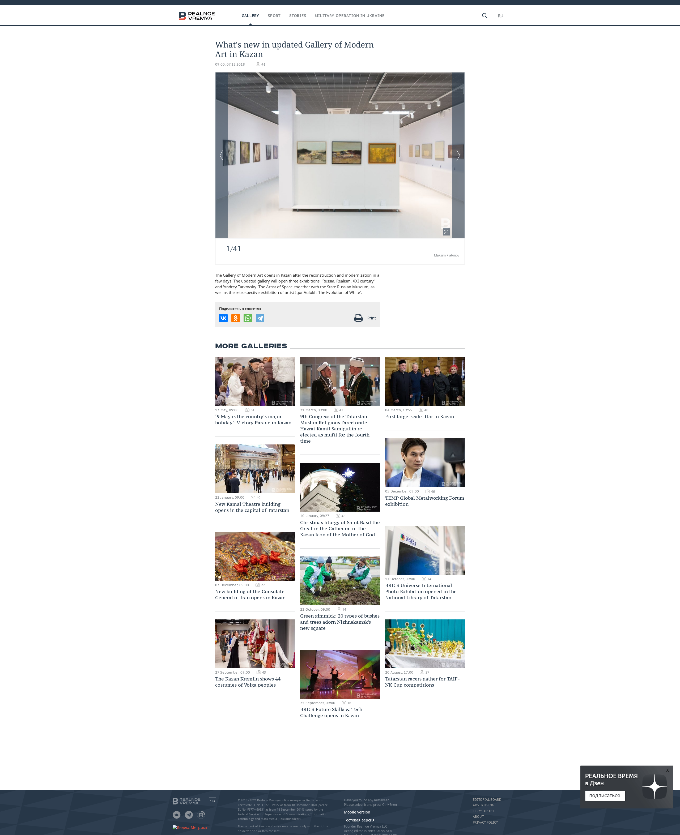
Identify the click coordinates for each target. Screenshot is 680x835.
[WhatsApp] (248, 318)
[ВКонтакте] (223, 318)
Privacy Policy (485, 822)
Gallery (250, 15)
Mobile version (357, 812)
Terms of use (484, 811)
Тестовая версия (359, 820)
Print (371, 317)
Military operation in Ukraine (350, 15)
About (478, 817)
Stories (297, 15)
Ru (500, 15)
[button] (446, 231)
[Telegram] (260, 318)
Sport (274, 15)
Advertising (483, 805)
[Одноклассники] (235, 318)
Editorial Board (487, 800)
